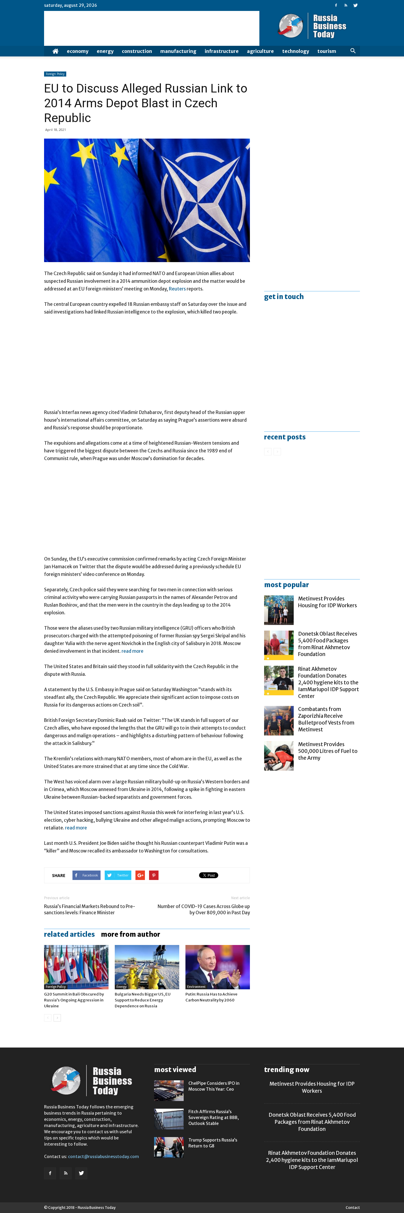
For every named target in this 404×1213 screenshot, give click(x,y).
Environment (196, 987)
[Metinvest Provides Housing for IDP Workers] (279, 610)
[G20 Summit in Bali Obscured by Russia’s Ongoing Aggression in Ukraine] (76, 967)
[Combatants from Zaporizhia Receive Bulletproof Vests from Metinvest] (279, 720)
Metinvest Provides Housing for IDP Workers (327, 602)
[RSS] (345, 5)
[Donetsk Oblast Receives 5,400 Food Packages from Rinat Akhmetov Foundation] (279, 645)
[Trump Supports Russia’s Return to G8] (169, 1147)
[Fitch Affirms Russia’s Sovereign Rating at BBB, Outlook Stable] (169, 1119)
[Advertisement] (147, 365)
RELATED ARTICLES (69, 934)
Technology (295, 51)
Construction (137, 51)
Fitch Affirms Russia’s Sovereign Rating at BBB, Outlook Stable (213, 1117)
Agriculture (260, 51)
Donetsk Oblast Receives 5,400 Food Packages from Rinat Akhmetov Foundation (327, 644)
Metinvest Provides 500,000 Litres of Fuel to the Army (328, 751)
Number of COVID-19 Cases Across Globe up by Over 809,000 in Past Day (204, 909)
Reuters (177, 289)
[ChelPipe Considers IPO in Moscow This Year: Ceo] (169, 1090)
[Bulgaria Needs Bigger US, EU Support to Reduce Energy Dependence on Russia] (147, 967)
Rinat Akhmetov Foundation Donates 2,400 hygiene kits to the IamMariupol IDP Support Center (328, 682)
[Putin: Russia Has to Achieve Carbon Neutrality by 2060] (217, 967)
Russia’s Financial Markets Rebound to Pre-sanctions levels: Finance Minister (89, 909)
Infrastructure (222, 51)
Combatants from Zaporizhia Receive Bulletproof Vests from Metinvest (326, 719)
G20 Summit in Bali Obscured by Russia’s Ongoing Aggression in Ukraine (74, 1000)
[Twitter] (355, 5)
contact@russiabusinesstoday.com (103, 1156)
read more (132, 651)
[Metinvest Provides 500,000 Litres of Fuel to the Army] (279, 756)
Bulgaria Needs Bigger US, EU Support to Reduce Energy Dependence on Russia (143, 1000)
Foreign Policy (55, 74)
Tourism (326, 51)
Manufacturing (178, 51)
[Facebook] (336, 5)
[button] (353, 51)
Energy (105, 51)
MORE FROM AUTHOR (130, 934)
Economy (77, 51)
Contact (353, 1207)
